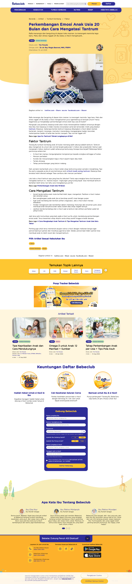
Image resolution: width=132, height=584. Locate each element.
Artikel (41, 19)
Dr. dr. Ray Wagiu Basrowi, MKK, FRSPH (55, 47)
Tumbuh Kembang (58, 10)
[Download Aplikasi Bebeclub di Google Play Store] (92, 549)
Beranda (32, 19)
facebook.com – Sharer (77, 110)
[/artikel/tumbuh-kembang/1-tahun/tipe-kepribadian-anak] (29, 327)
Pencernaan (20, 10)
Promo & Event (59, 3)
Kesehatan (38, 10)
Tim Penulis (43, 45)
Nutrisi (77, 10)
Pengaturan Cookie (94, 575)
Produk (30, 3)
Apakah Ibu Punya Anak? (54, 441)
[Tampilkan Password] (84, 431)
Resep (90, 10)
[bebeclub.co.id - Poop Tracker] (66, 309)
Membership (40, 3)
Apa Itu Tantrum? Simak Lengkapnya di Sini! (55, 136)
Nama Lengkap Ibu (52, 415)
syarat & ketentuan (55, 461)
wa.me (64, 110)
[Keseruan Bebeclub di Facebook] (66, 548)
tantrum (32, 129)
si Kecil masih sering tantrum (78, 171)
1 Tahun (67, 19)
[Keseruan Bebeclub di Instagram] (60, 548)
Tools (49, 3)
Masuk (94, 4)
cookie (67, 461)
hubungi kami (66, 579)
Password (49, 428)
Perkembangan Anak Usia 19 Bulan (51, 186)
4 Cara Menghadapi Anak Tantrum (51, 221)
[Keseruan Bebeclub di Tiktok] (71, 548)
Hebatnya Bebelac (109, 10)
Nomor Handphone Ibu (54, 422)
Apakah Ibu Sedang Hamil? (55, 437)
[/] (18, 4)
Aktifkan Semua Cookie (94, 581)
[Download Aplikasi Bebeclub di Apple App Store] (92, 555)
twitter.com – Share (53, 110)
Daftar (108, 4)
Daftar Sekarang (66, 466)
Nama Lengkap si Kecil (54, 444)
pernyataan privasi (75, 459)
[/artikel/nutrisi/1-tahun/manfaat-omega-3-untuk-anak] (66, 327)
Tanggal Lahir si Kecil (53, 451)
